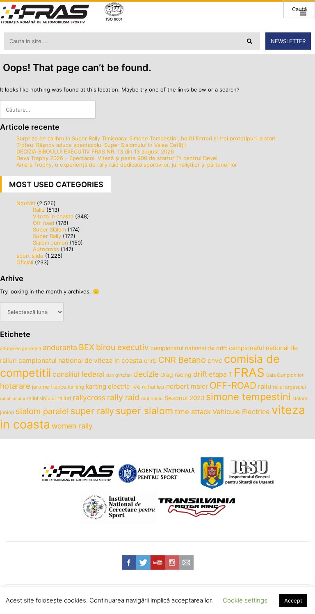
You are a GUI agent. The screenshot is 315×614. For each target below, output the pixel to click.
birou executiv (122, 347)
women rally (72, 426)
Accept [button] (293, 600)
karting (76, 387)
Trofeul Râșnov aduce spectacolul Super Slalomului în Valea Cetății (101, 145)
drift (200, 374)
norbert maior (187, 386)
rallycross (89, 397)
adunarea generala (20, 348)
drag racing (176, 374)
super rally (92, 411)
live (135, 386)
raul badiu (152, 398)
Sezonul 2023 (184, 398)
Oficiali (24, 262)
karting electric (108, 386)
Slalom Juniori (50, 242)
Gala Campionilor (285, 375)
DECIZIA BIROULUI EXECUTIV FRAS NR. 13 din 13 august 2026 (95, 151)
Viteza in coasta (53, 216)
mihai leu (153, 386)
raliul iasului (12, 398)
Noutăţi (25, 203)
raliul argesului (289, 387)
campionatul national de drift (189, 347)
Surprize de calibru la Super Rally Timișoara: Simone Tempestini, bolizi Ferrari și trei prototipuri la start (146, 138)
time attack (193, 412)
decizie (146, 374)
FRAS (249, 372)
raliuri (64, 398)
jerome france (49, 387)
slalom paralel (42, 411)
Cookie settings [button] (245, 600)
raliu (264, 386)
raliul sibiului (41, 398)
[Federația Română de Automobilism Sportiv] (45, 15)
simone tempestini (248, 397)
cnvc (215, 360)
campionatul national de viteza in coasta (80, 360)
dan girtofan (119, 375)
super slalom (144, 411)
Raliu (39, 209)
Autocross (46, 249)
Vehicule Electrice (241, 412)
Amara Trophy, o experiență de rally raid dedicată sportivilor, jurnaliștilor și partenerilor (126, 164)
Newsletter (288, 41)
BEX (86, 347)
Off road (43, 223)
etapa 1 (220, 374)
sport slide (29, 255)
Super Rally (47, 236)
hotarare (15, 385)
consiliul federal (78, 374)
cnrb (150, 360)
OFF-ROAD (233, 385)
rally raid (123, 397)
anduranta (60, 347)
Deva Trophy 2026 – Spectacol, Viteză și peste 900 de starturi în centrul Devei (116, 158)
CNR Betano (182, 360)
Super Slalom (49, 229)
